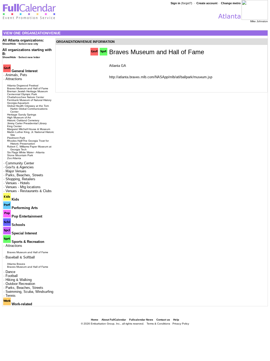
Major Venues (16, 171)
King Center (14, 126)
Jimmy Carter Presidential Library (27, 123)
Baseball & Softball (20, 257)
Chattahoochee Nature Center (25, 97)
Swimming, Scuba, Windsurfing (29, 292)
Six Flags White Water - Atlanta (26, 152)
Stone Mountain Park (20, 155)
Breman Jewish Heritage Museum (27, 91)
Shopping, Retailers (20, 179)
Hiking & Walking (19, 280)
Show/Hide (9, 43)
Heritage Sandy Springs (21, 114)
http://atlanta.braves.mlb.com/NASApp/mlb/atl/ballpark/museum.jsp (160, 77)
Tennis (11, 296)
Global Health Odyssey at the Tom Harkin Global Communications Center (28, 108)
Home (94, 319)
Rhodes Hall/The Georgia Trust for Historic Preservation (28, 142)
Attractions (14, 79)
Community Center (20, 163)
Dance (10, 272)
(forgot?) (186, 3)
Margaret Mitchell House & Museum (28, 129)
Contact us (163, 319)
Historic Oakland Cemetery (23, 120)
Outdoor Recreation (20, 284)
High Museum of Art (19, 117)
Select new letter (29, 57)
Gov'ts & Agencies (20, 167)
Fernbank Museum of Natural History (29, 100)
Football (12, 276)
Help (176, 319)
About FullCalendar (114, 319)
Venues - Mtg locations (23, 187)
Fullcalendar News (141, 319)
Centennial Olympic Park (22, 94)
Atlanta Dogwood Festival (22, 85)
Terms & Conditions (158, 323)
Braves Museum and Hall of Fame (27, 88)
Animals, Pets (16, 75)
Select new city (28, 43)
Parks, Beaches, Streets (24, 175)
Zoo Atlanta (14, 158)
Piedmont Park (16, 137)
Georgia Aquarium (18, 102)
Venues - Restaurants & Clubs (29, 191)
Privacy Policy (180, 323)
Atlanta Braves (16, 263)
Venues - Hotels (18, 183)
